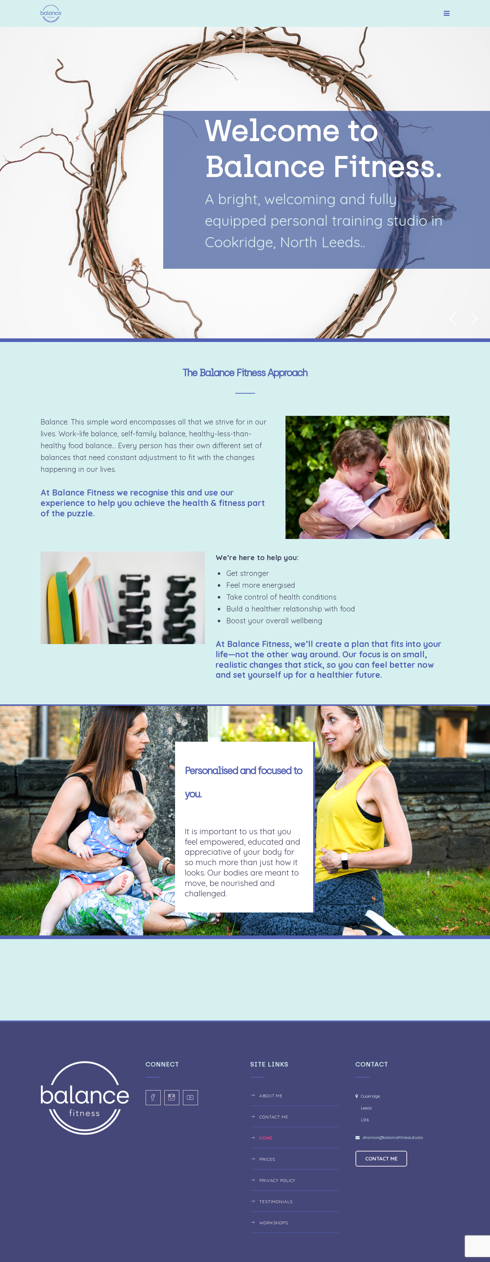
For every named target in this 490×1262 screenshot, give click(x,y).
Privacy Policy (277, 1180)
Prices (267, 1159)
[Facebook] (153, 1097)
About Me (271, 1095)
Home (265, 1138)
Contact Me (273, 1117)
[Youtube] (190, 1097)
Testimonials (276, 1201)
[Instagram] (172, 1097)
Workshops (273, 1222)
